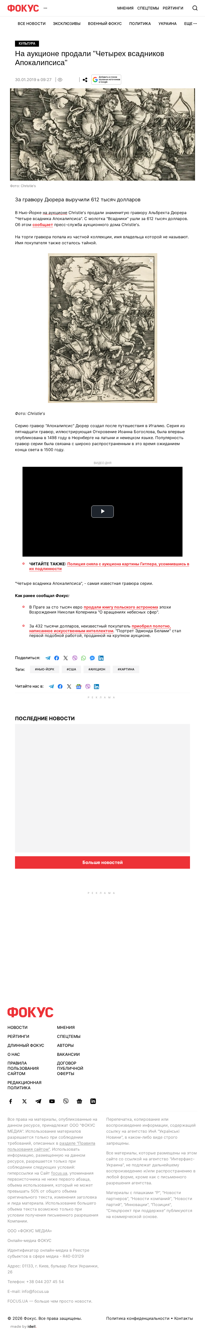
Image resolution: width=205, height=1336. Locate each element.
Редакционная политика (25, 1085)
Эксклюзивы (66, 23)
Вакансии (68, 1054)
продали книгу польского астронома (121, 607)
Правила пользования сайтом (23, 1068)
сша (72, 669)
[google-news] (79, 1101)
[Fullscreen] (151, 260)
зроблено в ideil (24, 1327)
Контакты (183, 1318)
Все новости (32, 23)
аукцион (97, 669)
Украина (167, 23)
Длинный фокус (26, 1045)
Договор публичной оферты (70, 1068)
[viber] (65, 1101)
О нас (14, 1054)
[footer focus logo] (31, 1012)
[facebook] (10, 1101)
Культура (27, 43)
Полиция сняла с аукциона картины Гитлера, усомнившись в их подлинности (109, 566)
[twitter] (24, 1101)
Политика (140, 23)
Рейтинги (173, 8)
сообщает (42, 224)
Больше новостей (102, 862)
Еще (188, 23)
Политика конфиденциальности (138, 1318)
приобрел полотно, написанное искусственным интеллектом (100, 628)
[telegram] (38, 1101)
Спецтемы (148, 8)
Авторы (65, 1045)
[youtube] (52, 1101)
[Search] (195, 8)
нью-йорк (45, 669)
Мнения (125, 8)
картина (127, 669)
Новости (18, 1027)
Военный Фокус (105, 23)
